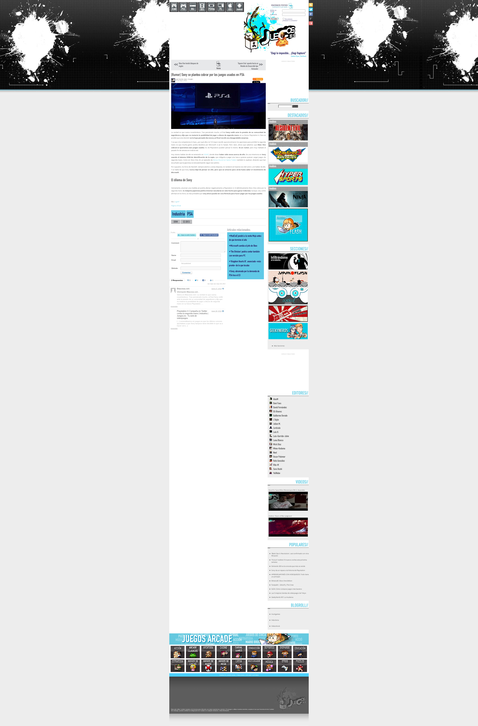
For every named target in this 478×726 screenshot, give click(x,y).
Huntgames (275, 614)
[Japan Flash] (288, 286)
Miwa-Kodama (279, 448)
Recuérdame (288, 19)
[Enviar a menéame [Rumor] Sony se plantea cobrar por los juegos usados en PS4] (257, 80)
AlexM (275, 399)
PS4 (190, 214)
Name (173, 255)
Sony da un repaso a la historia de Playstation (288, 570)
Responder (174, 306)
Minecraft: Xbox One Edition (281, 581)
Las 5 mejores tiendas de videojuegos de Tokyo (288, 593)
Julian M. (277, 424)
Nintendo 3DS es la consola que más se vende (288, 566)
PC (220, 9)
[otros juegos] (285, 666)
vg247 (177, 202)
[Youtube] (311, 23)
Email (173, 260)
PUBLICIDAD (240, 675)
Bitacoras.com (183, 289)
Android (239, 9)
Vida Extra (275, 620)
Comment (175, 243)
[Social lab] (288, 303)
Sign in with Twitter (186, 235)
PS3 (183, 9)
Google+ (190, 79)
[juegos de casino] (223, 652)
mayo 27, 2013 (216, 289)
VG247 (206, 154)
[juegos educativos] (300, 652)
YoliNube (276, 473)
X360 (174, 9)
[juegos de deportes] (269, 652)
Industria (178, 214)
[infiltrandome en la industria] (288, 268)
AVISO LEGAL (231, 675)
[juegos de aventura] (208, 652)
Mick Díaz (277, 444)
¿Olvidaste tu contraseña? (289, 20)
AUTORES (256, 675)
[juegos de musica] (269, 666)
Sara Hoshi (277, 469)
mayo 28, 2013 (216, 311)
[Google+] (311, 18)
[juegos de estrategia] (178, 666)
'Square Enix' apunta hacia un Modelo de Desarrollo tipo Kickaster (248, 66)
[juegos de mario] (208, 666)
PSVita (212, 9)
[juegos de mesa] (223, 666)
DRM (176, 222)
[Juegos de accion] (178, 652)
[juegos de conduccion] (254, 652)
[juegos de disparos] (285, 652)
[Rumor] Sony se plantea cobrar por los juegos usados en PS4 (207, 75)
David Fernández (280, 407)
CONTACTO (222, 675)
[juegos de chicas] (193, 666)
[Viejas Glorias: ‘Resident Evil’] (288, 140)
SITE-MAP (249, 675)
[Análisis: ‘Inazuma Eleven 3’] (288, 162)
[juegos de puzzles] (300, 666)
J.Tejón (276, 420)
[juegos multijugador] (254, 666)
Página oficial (176, 205)
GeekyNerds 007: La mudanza (282, 597)
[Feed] (311, 4)
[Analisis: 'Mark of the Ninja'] (288, 207)
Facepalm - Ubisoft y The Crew (282, 585)
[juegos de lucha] (239, 666)
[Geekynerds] (288, 338)
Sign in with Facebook (209, 235)
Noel (275, 453)
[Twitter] (311, 9)
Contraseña (273, 14)
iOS (230, 9)
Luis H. (276, 432)
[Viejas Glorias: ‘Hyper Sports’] (288, 184)
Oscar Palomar (279, 457)
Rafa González (279, 461)
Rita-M (276, 465)
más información (224, 710)
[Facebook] (311, 14)
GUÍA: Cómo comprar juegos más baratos (286, 589)
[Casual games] (239, 652)
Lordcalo (276, 428)
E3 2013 (186, 222)
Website (174, 268)
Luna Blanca (278, 440)
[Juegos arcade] (193, 652)
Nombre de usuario (273, 11)
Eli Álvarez (277, 411)
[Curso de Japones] (288, 321)
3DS (202, 9)
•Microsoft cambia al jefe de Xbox (243, 246)
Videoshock (275, 626)
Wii (192, 9)
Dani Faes (277, 403)
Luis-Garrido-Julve (181, 79)
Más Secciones (279, 346)
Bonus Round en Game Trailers (225, 160)
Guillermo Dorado (280, 416)
